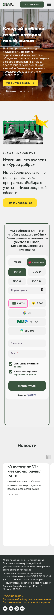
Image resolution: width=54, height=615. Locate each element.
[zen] (16, 608)
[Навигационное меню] (49, 4)
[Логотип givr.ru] (32, 395)
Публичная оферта (13, 596)
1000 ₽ (36, 281)
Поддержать (27, 385)
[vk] (5, 608)
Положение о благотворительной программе (26, 602)
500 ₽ (17, 281)
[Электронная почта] (22, 608)
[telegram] (11, 608)
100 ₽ (17, 272)
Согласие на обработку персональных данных (27, 599)
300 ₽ (37, 272)
